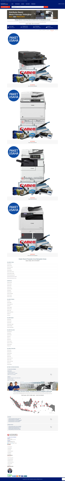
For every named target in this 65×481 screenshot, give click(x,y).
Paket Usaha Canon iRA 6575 (32, 142)
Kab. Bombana (10, 353)
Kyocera (48, 30)
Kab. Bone (9, 336)
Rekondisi (56, 30)
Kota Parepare (9, 334)
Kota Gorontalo (10, 282)
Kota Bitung (9, 268)
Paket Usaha (52, 30)
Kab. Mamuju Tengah (10, 324)
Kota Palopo (9, 333)
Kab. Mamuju (9, 322)
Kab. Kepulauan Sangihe (11, 273)
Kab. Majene (9, 319)
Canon (40, 30)
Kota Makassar (10, 331)
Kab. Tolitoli (9, 310)
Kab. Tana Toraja (10, 342)
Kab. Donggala (10, 307)
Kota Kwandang (10, 288)
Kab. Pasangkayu (10, 325)
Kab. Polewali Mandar (10, 327)
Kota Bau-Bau (9, 351)
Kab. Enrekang (10, 344)
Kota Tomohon (10, 265)
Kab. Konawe (9, 359)
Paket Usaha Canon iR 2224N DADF (32, 255)
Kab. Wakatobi (10, 364)
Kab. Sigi (9, 315)
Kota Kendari (9, 350)
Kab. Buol (9, 305)
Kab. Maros (9, 339)
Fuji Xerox (44, 30)
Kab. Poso (9, 313)
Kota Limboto (9, 287)
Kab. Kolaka (9, 356)
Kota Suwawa (9, 285)
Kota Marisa (9, 290)
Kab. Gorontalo (10, 296)
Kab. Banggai (9, 302)
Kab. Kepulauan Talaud (11, 271)
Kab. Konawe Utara (10, 361)
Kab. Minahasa (10, 270)
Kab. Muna (9, 362)
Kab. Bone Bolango (10, 293)
